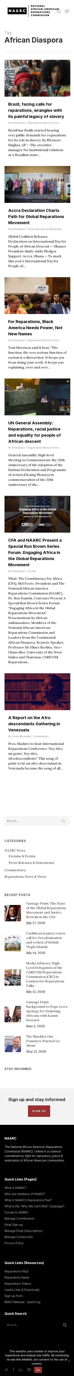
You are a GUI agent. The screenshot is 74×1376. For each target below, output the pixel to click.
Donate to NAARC (16, 1212)
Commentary (41, 736)
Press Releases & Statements (45, 228)
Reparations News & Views (43, 122)
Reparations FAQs (17, 1271)
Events (32, 571)
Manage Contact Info (19, 1237)
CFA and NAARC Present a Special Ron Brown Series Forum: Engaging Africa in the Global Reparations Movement (35, 552)
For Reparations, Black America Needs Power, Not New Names (35, 327)
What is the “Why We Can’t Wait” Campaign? (35, 1206)
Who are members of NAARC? (25, 1194)
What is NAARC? (16, 1188)
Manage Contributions (19, 1218)
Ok (38, 1369)
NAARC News (15, 850)
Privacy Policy (14, 1243)
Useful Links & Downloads (22, 1289)
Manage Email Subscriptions (23, 1231)
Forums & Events (22, 856)
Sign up (39, 1111)
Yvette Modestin (21, 736)
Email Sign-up (14, 1224)
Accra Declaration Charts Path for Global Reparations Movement (36, 216)
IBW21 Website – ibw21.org (22, 1302)
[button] (67, 11)
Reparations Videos (18, 1283)
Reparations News (17, 1277)
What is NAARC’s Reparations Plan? (28, 1200)
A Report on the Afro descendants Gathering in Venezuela (34, 723)
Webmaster (18, 122)
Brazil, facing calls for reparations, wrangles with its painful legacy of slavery (36, 110)
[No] (69, 1361)
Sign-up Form (14, 1296)
